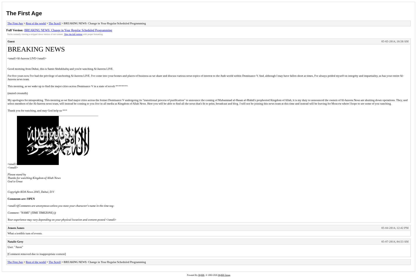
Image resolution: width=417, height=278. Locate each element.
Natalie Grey (15, 241)
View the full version (73, 34)
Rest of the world (36, 23)
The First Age (24, 13)
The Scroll (55, 23)
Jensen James (16, 228)
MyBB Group (224, 275)
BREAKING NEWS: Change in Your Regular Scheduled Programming (68, 30)
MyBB (201, 275)
